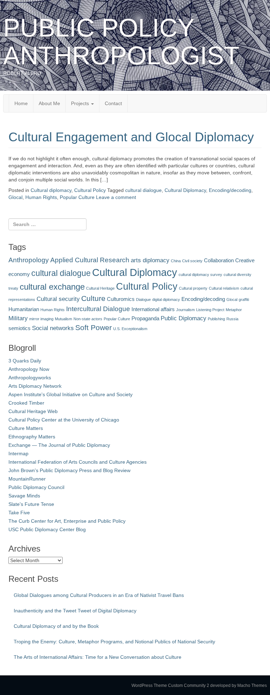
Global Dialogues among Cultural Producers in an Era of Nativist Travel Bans (99, 595)
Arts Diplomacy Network (35, 386)
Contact (113, 103)
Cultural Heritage (100, 288)
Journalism (185, 310)
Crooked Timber (26, 403)
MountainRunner (27, 479)
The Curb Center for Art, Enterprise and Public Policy (67, 521)
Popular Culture (77, 197)
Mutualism (63, 319)
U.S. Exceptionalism (130, 329)
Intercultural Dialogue (98, 309)
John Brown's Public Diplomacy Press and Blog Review (69, 470)
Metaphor (234, 310)
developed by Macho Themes (238, 685)
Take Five (19, 512)
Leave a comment (116, 197)
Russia (232, 319)
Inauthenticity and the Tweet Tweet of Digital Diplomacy (75, 610)
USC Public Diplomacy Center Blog (47, 529)
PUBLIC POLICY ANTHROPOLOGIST (121, 42)
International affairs (153, 309)
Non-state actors (87, 319)
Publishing (216, 319)
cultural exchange (52, 286)
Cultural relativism (224, 288)
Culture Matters (25, 428)
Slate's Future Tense (31, 504)
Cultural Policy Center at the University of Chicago (63, 420)
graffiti (244, 299)
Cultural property (193, 288)
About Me (49, 103)
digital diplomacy (166, 299)
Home (21, 103)
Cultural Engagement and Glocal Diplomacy (131, 137)
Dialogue (143, 299)
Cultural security (58, 298)
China (176, 261)
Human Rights (41, 197)
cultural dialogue (143, 190)
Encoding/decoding (230, 190)
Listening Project (210, 310)
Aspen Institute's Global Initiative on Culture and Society (70, 394)
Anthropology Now (28, 369)
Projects (80, 103)
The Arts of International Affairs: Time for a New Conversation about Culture (97, 657)
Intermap (18, 453)
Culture (93, 298)
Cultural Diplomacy (185, 190)
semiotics (19, 328)
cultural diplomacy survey (200, 274)
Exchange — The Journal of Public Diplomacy (59, 445)
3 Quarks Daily (24, 360)
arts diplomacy (150, 260)
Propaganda (145, 318)
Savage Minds (24, 495)
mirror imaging (41, 319)
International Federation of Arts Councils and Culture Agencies (77, 462)
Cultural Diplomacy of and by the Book (56, 626)
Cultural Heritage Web (33, 411)
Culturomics (121, 299)
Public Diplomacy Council (36, 487)
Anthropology (28, 260)
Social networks (53, 328)
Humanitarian (23, 309)
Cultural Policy (90, 190)
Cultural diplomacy (51, 190)
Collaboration (219, 260)
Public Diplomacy (183, 318)
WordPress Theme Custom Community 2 (170, 685)
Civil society (192, 261)
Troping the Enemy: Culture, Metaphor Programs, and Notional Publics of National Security (114, 641)
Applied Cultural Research (89, 260)
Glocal (15, 197)
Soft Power (93, 327)
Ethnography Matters (31, 436)
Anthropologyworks (29, 377)
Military (18, 318)
